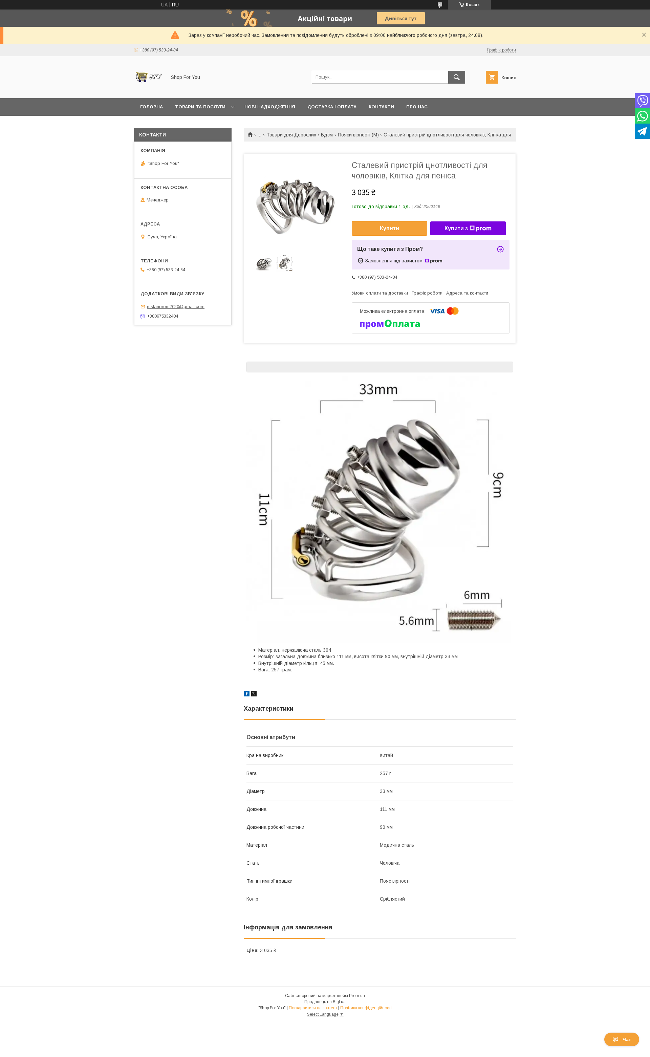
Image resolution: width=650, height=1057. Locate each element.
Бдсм (327, 134)
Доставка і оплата (331, 106)
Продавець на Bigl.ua (325, 1001)
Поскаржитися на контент (313, 1008)
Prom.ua (357, 995)
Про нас (417, 106)
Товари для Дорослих (291, 134)
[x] (254, 694)
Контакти (381, 106)
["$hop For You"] (148, 89)
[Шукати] (456, 77)
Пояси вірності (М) (358, 134)
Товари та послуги (200, 106)
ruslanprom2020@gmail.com (175, 306)
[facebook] (247, 694)
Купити (389, 228)
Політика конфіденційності (366, 1008)
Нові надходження (269, 106)
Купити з (456, 228)
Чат (627, 1039)
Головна (151, 106)
